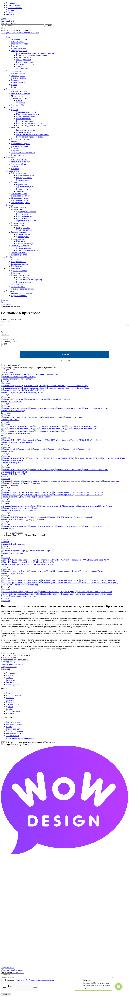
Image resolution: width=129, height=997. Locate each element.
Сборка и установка (14, 731)
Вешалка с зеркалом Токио (12, 573)
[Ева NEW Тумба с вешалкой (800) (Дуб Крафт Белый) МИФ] (64, 561)
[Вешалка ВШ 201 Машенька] (64, 526)
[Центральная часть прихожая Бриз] (64, 428)
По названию (27, 374)
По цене (17, 374)
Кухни (9, 693)
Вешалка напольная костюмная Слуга (17, 379)
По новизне (53, 374)
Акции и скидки (13, 5)
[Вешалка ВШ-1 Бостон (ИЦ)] (64, 408)
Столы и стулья (12, 704)
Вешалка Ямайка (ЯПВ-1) (12, 463)
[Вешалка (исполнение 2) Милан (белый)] (64, 507)
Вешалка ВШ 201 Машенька (13, 544)
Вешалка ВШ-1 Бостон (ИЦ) (13, 411)
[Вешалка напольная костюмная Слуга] (64, 376)
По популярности (40, 374)
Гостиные (10, 698)
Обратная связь (12, 736)
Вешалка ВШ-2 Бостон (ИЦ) (13, 474)
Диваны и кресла (13, 695)
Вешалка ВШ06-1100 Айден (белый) (16, 442)
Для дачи (10, 713)
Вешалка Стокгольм (9, 485)
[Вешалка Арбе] (64, 449)
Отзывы (9, 12)
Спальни (10, 700)
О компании (11, 3)
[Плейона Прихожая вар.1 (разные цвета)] (64, 593)
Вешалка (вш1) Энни (10, 420)
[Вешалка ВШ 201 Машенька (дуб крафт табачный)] (64, 517)
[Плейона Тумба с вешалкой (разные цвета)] (64, 581)
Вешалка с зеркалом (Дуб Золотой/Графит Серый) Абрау (25, 497)
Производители (13, 684)
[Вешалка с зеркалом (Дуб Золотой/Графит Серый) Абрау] (64, 493)
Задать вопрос (7, 372)
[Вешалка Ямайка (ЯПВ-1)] (64, 459)
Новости (9, 675)
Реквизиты (10, 680)
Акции (9, 727)
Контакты (10, 14)
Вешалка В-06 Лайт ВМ (11, 401)
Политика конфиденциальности (20, 738)
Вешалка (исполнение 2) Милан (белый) (18, 510)
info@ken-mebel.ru (9, 667)
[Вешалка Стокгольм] (64, 482)
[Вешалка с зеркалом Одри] (64, 551)
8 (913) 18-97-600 (8, 657)
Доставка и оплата (14, 8)
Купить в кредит (13, 729)
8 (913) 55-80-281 (8, 33)
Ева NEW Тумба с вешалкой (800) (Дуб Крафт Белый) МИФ (27, 564)
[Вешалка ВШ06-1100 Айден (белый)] (64, 440)
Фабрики (10, 10)
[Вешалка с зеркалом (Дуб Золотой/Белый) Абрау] (64, 388)
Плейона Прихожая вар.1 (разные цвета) (18, 596)
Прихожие (10, 702)
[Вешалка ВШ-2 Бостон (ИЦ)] (64, 471)
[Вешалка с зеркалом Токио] (64, 571)
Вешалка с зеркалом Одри (12, 553)
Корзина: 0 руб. (7, 21)
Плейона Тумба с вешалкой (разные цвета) (19, 585)
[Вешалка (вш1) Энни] (64, 417)
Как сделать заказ (13, 722)
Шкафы (9, 709)
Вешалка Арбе (7, 451)
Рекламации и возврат (15, 733)
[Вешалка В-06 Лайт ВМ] (64, 399)
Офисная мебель (13, 711)
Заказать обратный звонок (27, 33)
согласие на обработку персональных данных (34, 980)
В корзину (5, 542)
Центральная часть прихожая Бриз (15, 433)
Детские (9, 707)
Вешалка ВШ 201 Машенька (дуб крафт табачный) (22, 519)
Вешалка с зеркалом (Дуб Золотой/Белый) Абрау (22, 392)
